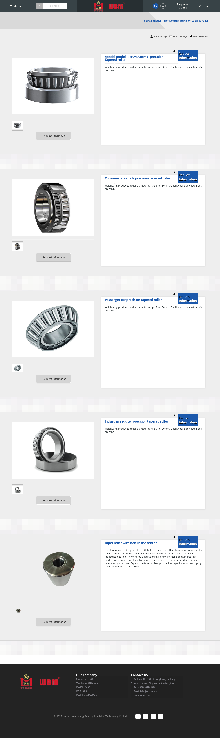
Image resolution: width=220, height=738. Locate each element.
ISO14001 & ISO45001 (87, 695)
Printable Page (160, 36)
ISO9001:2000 (83, 687)
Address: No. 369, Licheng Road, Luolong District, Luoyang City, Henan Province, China (153, 681)
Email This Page (180, 36)
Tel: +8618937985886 (144, 687)
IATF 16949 (81, 691)
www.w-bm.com (142, 695)
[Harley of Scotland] (110, 6)
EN (155, 6)
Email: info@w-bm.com (145, 691)
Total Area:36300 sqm (87, 683)
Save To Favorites (200, 36)
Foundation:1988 (84, 679)
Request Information (54, 135)
